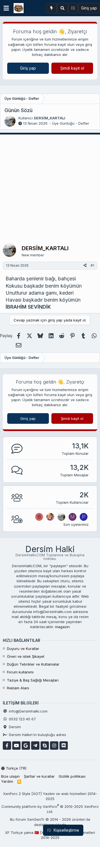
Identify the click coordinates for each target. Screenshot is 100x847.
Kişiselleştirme (65, 830)
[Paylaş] (85, 265)
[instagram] (54, 745)
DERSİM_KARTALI (49, 118)
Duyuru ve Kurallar (23, 648)
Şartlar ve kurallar (39, 776)
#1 (92, 265)
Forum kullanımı (20, 672)
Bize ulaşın (10, 776)
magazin (62, 626)
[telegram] (35, 745)
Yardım (7, 781)
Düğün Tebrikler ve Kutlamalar (33, 664)
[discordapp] (63, 745)
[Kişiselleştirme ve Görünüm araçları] (73, 8)
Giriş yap (28, 68)
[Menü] (6, 8)
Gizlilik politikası (72, 776)
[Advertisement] (50, 187)
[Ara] (62, 8)
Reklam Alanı (18, 688)
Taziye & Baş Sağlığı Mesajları (33, 680)
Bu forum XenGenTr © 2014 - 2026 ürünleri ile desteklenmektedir (50, 822)
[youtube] (16, 745)
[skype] (45, 745)
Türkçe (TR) (15, 768)
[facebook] (7, 745)
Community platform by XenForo (50, 809)
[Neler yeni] (51, 8)
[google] (26, 745)
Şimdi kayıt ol (72, 68)
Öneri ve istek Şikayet (25, 656)
